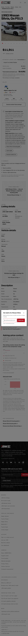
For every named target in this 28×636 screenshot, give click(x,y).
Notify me (20, 320)
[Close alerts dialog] (24, 313)
